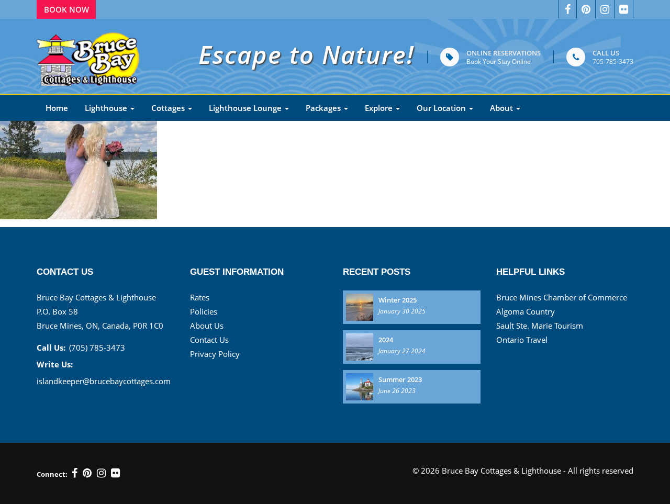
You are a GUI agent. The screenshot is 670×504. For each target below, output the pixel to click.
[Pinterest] (87, 473)
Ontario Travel (522, 339)
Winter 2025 (397, 300)
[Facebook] (567, 9)
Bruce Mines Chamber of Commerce (561, 297)
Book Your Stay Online (498, 61)
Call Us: (51, 347)
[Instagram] (605, 9)
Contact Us (209, 339)
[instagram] (101, 473)
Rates (199, 297)
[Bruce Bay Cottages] (89, 56)
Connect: (52, 474)
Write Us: (55, 364)
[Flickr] (624, 9)
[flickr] (115, 473)
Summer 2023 (400, 379)
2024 (385, 339)
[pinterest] (586, 9)
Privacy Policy (215, 354)
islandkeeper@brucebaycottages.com (104, 381)
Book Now (66, 9)
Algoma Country (525, 311)
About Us (207, 325)
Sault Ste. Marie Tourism (539, 325)
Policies (203, 311)
